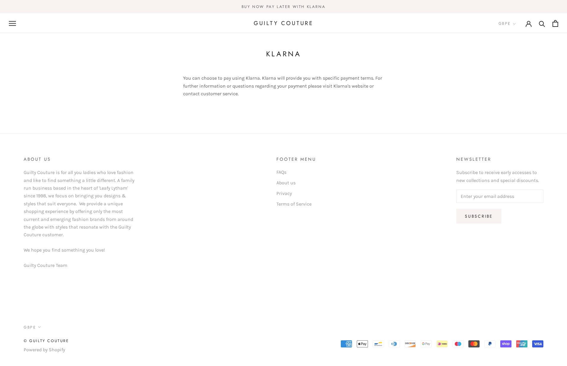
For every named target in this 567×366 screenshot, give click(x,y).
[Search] (542, 23)
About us (286, 183)
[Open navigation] (12, 23)
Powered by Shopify (44, 349)
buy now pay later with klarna (283, 6)
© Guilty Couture (46, 341)
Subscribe (479, 216)
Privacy (284, 193)
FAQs (281, 172)
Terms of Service (294, 204)
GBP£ (504, 24)
